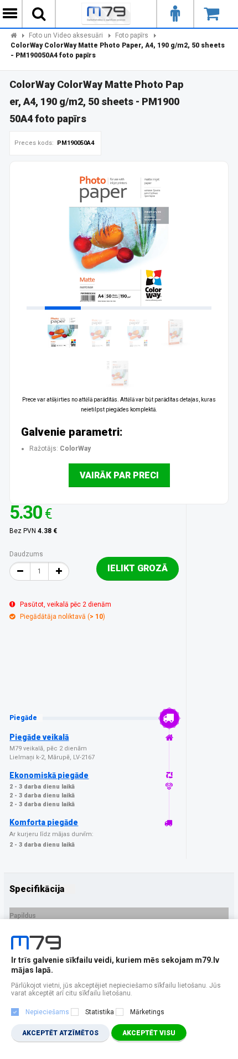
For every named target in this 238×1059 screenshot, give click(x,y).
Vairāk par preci (119, 475)
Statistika (99, 1012)
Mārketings (147, 1012)
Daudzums (26, 554)
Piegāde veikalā (39, 737)
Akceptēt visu (148, 1033)
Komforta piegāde (43, 822)
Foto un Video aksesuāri (66, 35)
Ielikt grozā (137, 568)
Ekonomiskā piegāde (49, 775)
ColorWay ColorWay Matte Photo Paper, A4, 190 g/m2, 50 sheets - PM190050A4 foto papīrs (118, 50)
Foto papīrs (131, 35)
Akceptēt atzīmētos (60, 1033)
